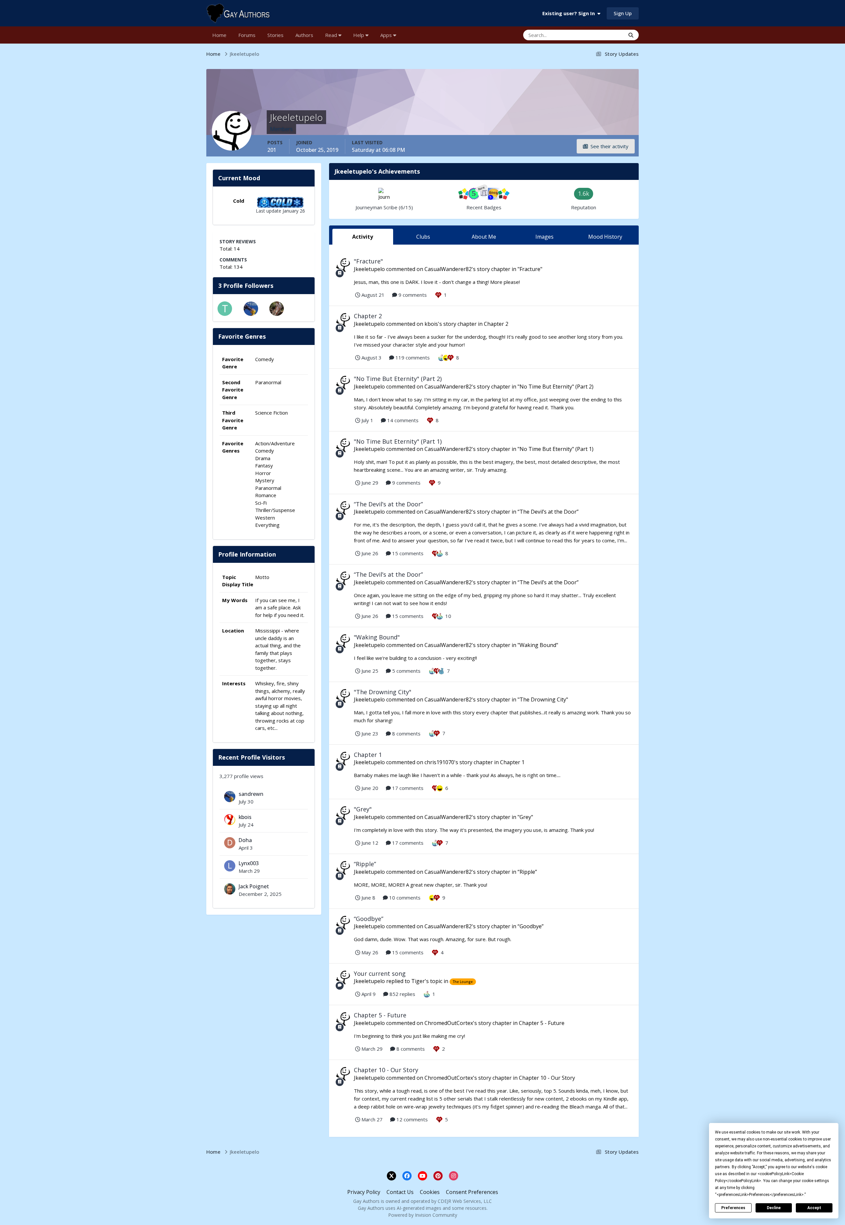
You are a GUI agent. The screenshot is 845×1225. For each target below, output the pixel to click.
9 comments (412, 294)
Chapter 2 (368, 316)
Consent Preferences (472, 1192)
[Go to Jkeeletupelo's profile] (343, 265)
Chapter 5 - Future (380, 1015)
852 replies (401, 994)
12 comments (411, 1119)
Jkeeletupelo (369, 269)
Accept (814, 1208)
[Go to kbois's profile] (229, 819)
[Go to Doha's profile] (229, 842)
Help (359, 35)
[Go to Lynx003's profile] (229, 865)
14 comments (402, 420)
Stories (275, 35)
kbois (245, 817)
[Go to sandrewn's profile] (251, 308)
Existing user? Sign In (569, 13)
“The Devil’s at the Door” (388, 504)
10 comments (404, 897)
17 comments (407, 788)
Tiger (418, 981)
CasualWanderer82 (448, 269)
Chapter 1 (368, 755)
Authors (304, 35)
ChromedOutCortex (448, 1023)
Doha (245, 840)
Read (331, 35)
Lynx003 (249, 863)
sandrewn (251, 794)
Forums (246, 35)
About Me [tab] (484, 236)
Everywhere (603, 35)
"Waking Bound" (377, 637)
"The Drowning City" (382, 692)
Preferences (733, 1208)
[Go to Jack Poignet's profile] (229, 889)
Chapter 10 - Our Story (386, 1070)
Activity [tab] (362, 236)
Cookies (430, 1192)
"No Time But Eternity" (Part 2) (398, 379)
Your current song (380, 973)
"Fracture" (368, 261)
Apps (386, 35)
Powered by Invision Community (422, 1215)
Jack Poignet (254, 886)
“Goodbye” (368, 919)
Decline (774, 1208)
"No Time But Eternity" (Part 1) (398, 441)
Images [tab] (544, 236)
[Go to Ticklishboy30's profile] (225, 308)
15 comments (407, 553)
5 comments (406, 670)
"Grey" (363, 809)
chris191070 (439, 762)
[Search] (631, 35)
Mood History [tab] (605, 236)
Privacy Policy (363, 1192)
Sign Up (623, 13)
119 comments (412, 357)
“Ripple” (365, 864)
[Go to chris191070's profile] (276, 308)
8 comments (406, 733)
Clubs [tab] (423, 236)
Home (219, 35)
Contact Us (400, 1192)
